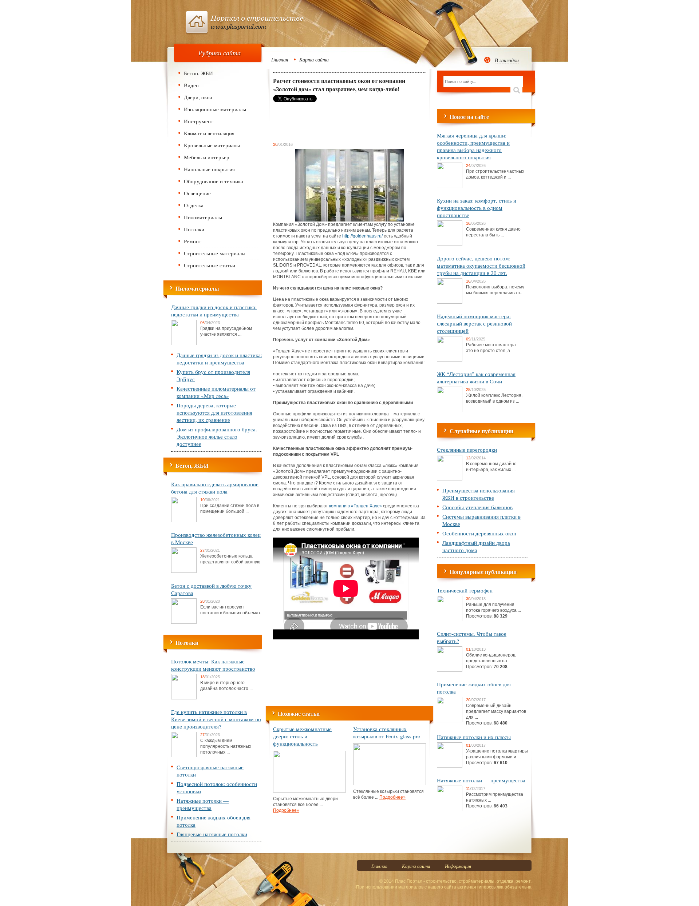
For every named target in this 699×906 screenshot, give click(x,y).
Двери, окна (198, 97)
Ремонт (192, 241)
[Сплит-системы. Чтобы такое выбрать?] (449, 670)
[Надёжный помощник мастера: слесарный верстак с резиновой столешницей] (449, 360)
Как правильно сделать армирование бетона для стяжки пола (214, 487)
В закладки (507, 60)
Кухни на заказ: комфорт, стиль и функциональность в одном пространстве (476, 208)
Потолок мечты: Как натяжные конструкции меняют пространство (213, 665)
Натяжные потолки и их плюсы (474, 737)
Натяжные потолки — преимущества (203, 804)
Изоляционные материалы (215, 109)
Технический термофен (465, 590)
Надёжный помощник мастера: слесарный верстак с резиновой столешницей (474, 323)
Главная (279, 59)
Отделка (194, 205)
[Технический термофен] (449, 619)
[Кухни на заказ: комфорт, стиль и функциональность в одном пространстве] (449, 244)
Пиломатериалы (203, 217)
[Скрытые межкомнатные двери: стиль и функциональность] (309, 791)
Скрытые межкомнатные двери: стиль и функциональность (302, 736)
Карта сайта (314, 59)
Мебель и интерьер (206, 157)
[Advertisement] (331, 122)
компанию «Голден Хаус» (355, 505)
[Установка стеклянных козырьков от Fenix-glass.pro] (389, 783)
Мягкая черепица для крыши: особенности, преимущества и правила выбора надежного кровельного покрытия (473, 146)
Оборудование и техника (213, 181)
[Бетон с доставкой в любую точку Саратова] (184, 622)
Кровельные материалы (212, 145)
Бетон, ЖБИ (198, 73)
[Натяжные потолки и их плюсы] (449, 766)
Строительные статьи (209, 265)
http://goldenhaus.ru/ (362, 236)
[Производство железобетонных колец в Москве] (184, 571)
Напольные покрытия (209, 169)
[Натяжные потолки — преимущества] (449, 809)
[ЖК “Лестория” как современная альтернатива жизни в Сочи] (449, 410)
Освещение (197, 193)
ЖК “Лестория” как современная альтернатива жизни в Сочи (476, 377)
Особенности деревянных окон (479, 533)
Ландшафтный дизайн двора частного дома (476, 546)
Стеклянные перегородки (467, 449)
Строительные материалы (214, 253)
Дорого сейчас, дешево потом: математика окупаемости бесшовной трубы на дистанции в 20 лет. (481, 265)
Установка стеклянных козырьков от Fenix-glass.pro (386, 732)
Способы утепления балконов (477, 507)
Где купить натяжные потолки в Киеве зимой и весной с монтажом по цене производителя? (216, 719)
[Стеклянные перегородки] (449, 479)
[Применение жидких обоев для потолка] (449, 720)
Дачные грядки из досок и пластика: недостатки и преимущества (214, 310)
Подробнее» (286, 810)
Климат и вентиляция (209, 133)
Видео (191, 85)
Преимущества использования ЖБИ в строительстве (478, 494)
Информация (458, 866)
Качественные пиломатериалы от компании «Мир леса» (216, 392)
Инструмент (198, 121)
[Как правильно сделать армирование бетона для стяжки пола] (184, 520)
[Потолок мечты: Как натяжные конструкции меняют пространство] (184, 698)
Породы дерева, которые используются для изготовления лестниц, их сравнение (214, 412)
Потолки (194, 229)
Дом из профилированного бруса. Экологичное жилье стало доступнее (217, 436)
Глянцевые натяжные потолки (212, 834)
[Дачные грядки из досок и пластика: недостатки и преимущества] (184, 343)
